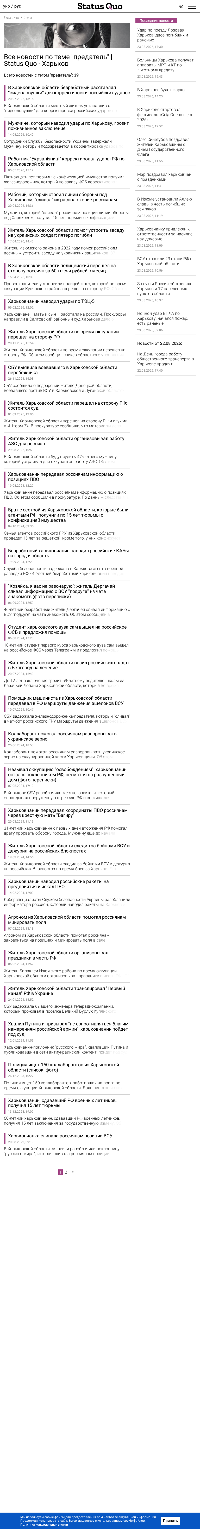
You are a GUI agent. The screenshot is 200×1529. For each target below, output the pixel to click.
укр (6, 6)
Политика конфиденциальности (44, 1524)
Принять (170, 1521)
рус (17, 6)
